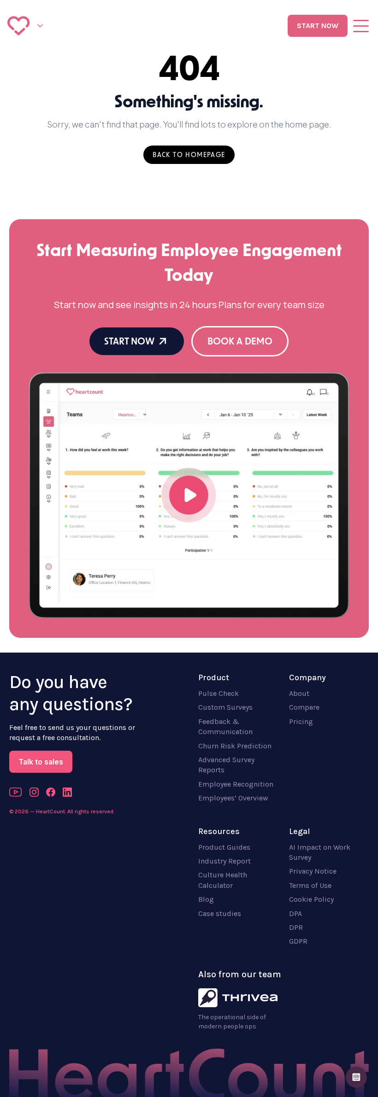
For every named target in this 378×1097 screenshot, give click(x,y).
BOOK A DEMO (239, 341)
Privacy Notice (313, 871)
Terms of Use (310, 885)
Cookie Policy (311, 899)
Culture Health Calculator (222, 879)
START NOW (317, 25)
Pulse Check (218, 693)
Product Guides (224, 847)
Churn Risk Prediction (235, 745)
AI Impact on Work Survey (319, 852)
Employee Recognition (235, 784)
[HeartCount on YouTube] (15, 792)
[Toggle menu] (361, 26)
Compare (304, 707)
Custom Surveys (225, 707)
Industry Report (224, 861)
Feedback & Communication (225, 726)
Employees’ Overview (233, 798)
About (299, 693)
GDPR (298, 941)
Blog (206, 899)
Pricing (301, 721)
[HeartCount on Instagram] (34, 792)
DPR (296, 927)
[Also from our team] (40, 25)
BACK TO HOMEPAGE (189, 155)
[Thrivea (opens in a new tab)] (238, 998)
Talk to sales (40, 761)
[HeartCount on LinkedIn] (67, 792)
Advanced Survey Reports (226, 764)
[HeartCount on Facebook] (50, 792)
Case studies (219, 913)
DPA (295, 913)
